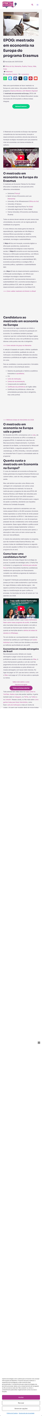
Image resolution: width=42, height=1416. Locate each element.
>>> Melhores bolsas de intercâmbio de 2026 (18, 420)
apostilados (20, 373)
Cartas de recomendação (16, 381)
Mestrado (9, 71)
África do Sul (9, 66)
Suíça (5, 69)
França (30, 66)
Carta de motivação (14, 379)
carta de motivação (13, 705)
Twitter (33, 697)
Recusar (21, 1403)
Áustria (24, 66)
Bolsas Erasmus (21, 106)
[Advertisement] (21, 120)
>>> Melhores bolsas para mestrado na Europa (19, 169)
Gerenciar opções (21, 1408)
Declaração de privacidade (26, 1413)
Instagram (17, 697)
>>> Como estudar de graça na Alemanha (17, 345)
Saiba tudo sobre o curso (21, 682)
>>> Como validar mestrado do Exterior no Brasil (19, 291)
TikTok (26, 697)
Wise (34, 659)
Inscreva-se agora (21, 684)
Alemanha (18, 66)
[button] (39, 1043)
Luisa (34, 435)
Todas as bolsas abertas (21, 688)
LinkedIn (8, 699)
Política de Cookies (12, 1413)
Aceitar (21, 1397)
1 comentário (24, 74)
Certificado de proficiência (16, 387)
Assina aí (13, 694)
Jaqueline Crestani (11, 74)
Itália (34, 66)
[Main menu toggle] (37, 5)
